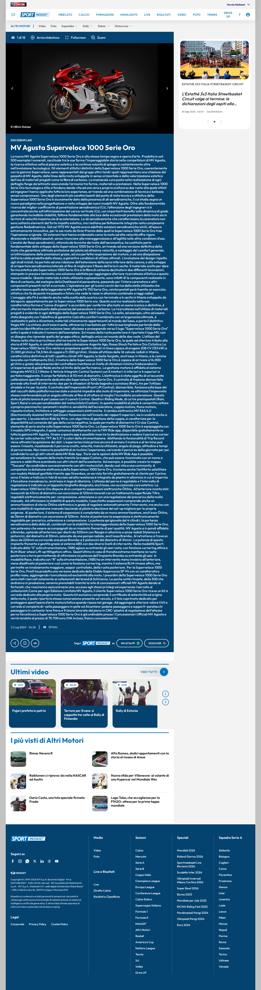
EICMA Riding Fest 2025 (192, 906)
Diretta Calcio (102, 890)
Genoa (223, 887)
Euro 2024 (183, 925)
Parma (223, 936)
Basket (139, 936)
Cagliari (224, 862)
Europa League (144, 887)
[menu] (13, 14)
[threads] (49, 861)
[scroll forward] (165, 702)
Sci (137, 960)
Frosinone (225, 881)
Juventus (224, 899)
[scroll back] (165, 694)
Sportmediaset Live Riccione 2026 (189, 864)
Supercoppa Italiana (148, 905)
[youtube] (57, 861)
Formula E (141, 917)
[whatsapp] (27, 861)
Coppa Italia (143, 875)
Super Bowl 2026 (188, 888)
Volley (139, 966)
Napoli (223, 930)
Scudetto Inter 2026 (189, 872)
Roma (222, 942)
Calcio (139, 850)
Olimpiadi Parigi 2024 (190, 919)
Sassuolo (224, 948)
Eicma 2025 (184, 894)
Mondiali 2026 (186, 850)
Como (223, 869)
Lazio (222, 905)
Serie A (139, 862)
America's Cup (144, 942)
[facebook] (13, 861)
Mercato (140, 856)
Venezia (224, 966)
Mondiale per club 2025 (192, 900)
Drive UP (140, 973)
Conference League (147, 893)
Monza (223, 924)
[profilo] (248, 14)
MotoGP (140, 924)
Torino (223, 954)
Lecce (222, 911)
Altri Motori (142, 930)
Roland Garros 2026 (190, 856)
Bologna (224, 856)
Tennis (139, 954)
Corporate (17, 924)
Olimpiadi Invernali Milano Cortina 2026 (190, 880)
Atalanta (224, 850)
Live (96, 884)
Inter (222, 893)
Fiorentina (225, 875)
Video (97, 850)
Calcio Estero (143, 899)
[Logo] (35, 14)
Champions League (147, 881)
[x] (35, 861)
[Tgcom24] (19, 4)
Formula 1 (141, 911)
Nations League (145, 948)
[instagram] (20, 861)
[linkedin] (42, 861)
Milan (222, 917)
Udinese (224, 960)
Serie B (139, 869)
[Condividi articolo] (15, 643)
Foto (97, 856)
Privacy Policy (37, 924)
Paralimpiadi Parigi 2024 (192, 913)
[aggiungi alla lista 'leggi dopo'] (24, 643)
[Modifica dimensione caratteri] (35, 643)
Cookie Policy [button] (59, 924)
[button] (45, 37)
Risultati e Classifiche (107, 896)
